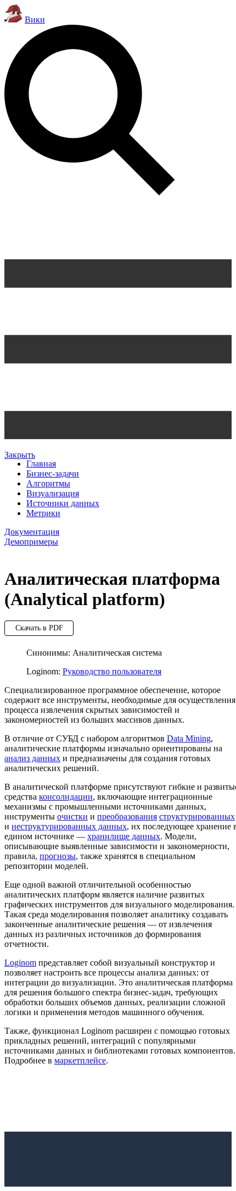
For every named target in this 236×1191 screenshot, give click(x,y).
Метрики (43, 513)
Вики (35, 19)
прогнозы (58, 856)
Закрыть (19, 454)
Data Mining (189, 738)
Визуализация (52, 493)
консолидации (66, 796)
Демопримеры (31, 541)
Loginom (20, 962)
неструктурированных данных (69, 826)
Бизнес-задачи (52, 473)
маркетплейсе (80, 1060)
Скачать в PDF (39, 628)
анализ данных (32, 758)
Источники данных (62, 503)
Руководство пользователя (112, 671)
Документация (31, 531)
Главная (41, 463)
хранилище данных (123, 836)
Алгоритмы (48, 483)
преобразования (127, 816)
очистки (72, 816)
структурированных (197, 816)
